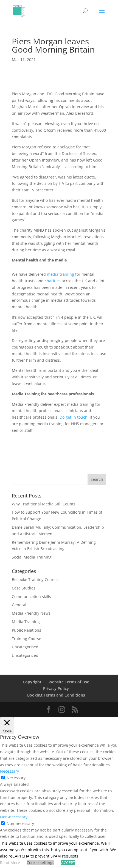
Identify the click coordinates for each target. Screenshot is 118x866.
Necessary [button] (9, 771)
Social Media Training (32, 557)
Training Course (26, 638)
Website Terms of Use (69, 681)
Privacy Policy (56, 688)
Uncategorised (25, 646)
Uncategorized (25, 655)
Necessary (16, 777)
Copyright (32, 681)
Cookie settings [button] (40, 862)
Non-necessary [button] (13, 816)
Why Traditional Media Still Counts (43, 504)
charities (53, 280)
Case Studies (23, 588)
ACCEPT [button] (68, 862)
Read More (10, 862)
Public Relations (26, 630)
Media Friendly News (31, 613)
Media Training (26, 621)
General (19, 604)
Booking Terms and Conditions (56, 695)
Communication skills (31, 596)
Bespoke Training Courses (36, 579)
